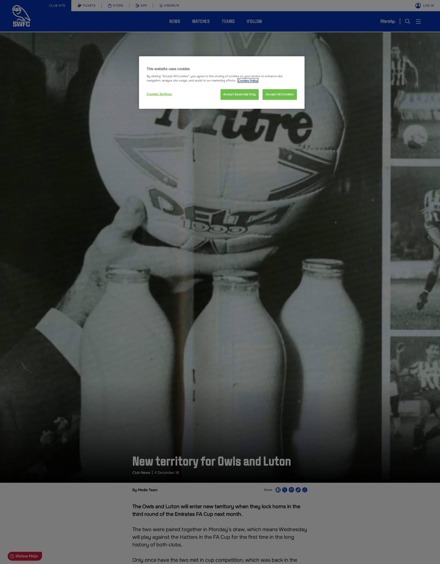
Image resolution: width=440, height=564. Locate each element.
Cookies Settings (159, 94)
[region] (222, 82)
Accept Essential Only (239, 94)
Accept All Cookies (280, 94)
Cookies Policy (248, 80)
